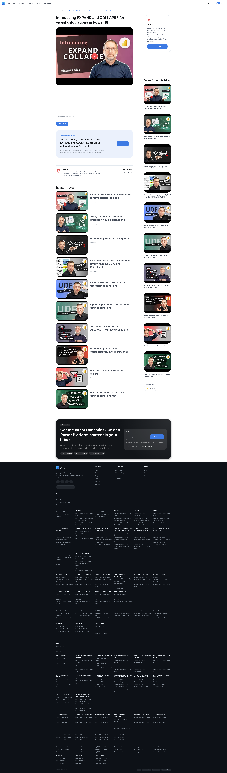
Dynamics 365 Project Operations (161, 529)
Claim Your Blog (119, 473)
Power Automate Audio (159, 752)
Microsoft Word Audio (120, 739)
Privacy (146, 476)
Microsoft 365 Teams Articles (142, 717)
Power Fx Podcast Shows (82, 631)
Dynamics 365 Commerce (103, 509)
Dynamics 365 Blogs (61, 511)
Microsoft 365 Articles (62, 717)
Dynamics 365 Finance (83, 528)
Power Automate (159, 608)
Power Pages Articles (101, 758)
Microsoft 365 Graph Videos (102, 720)
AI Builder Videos (80, 749)
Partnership (48, 3)
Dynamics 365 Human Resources (102, 529)
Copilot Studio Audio (100, 752)
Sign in (210, 3)
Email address (130, 432)
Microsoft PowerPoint (103, 591)
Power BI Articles (60, 758)
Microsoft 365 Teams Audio (141, 722)
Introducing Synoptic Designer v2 (110, 238)
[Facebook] (124, 172)
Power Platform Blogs (62, 610)
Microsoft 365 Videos (62, 720)
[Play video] (94, 56)
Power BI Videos (60, 760)
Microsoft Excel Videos (159, 720)
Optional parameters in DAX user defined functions (155, 256)
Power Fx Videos (80, 760)
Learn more (62, 123)
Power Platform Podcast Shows (65, 617)
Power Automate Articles (160, 747)
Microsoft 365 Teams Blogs (141, 577)
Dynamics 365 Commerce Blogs (104, 511)
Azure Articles (60, 646)
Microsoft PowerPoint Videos (103, 737)
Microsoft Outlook (82, 591)
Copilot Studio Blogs (100, 610)
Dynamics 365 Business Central (83, 509)
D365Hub (10, 3)
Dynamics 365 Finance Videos (83, 680)
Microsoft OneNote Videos (63, 737)
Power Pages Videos (100, 760)
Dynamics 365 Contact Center (122, 509)
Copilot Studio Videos (101, 749)
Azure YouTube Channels (63, 502)
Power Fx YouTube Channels (83, 628)
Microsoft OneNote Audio (63, 739)
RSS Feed (98, 484)
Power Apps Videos (139, 749)
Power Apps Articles (139, 747)
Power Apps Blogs (139, 610)
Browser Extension (120, 476)
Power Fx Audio (79, 763)
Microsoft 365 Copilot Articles (83, 717)
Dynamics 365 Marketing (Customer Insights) (123, 529)
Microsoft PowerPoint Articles (103, 734)
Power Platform (62, 608)
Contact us (123, 144)
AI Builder (78, 608)
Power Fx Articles (80, 758)
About (145, 470)
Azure (58, 497)
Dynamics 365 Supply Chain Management (82, 553)
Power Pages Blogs (100, 626)
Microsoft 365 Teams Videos (142, 720)
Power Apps (138, 608)
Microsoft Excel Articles (159, 717)
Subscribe (157, 437)
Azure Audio (59, 651)
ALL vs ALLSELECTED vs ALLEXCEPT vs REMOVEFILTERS (156, 286)
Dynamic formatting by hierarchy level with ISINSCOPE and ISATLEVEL (110, 264)
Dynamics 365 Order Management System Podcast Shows (142, 546)
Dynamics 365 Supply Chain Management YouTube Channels (83, 563)
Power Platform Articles (62, 747)
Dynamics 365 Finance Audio (83, 683)
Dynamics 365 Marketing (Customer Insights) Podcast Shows (122, 546)
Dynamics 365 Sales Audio (63, 702)
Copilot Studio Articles (101, 747)
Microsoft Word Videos (120, 737)
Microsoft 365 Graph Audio (102, 722)
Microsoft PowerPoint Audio (102, 739)
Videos (97, 478)
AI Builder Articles (80, 747)
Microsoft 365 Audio (61, 722)
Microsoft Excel (159, 574)
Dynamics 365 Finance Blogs (83, 531)
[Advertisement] (94, 101)
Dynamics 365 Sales (63, 552)
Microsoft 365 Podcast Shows (64, 584)
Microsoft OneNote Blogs (63, 594)
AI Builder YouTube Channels (83, 613)
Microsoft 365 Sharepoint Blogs (123, 579)
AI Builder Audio (79, 752)
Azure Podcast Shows (62, 504)
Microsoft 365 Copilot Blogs (83, 577)
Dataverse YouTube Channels (122, 613)
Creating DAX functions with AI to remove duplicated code (155, 107)
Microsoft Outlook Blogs (82, 594)
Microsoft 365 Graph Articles (103, 717)
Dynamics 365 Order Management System (141, 529)
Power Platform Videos (62, 749)
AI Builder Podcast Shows (82, 615)
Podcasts (97, 481)
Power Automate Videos (159, 749)
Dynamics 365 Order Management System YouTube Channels (142, 539)
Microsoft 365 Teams (141, 574)
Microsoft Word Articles (120, 734)
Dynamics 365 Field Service (62, 529)
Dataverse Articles (119, 747)
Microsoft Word (120, 591)
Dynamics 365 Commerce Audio (104, 667)
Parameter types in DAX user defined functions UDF (157, 375)
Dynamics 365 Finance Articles (84, 678)
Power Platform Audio (62, 752)
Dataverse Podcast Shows (121, 615)
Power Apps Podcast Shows (141, 615)
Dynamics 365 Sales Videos (63, 700)
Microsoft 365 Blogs (61, 577)
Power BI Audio (60, 763)
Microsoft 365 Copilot (83, 574)
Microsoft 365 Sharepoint (119, 575)
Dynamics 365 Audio (61, 663)
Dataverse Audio (118, 752)
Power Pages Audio (100, 763)
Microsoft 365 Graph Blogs (102, 577)
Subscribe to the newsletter (66, 487)
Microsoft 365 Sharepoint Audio (123, 728)
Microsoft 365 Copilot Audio (83, 722)
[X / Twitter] (58, 481)
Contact (38, 3)
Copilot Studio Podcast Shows (103, 617)
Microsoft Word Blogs (120, 594)
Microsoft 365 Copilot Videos (83, 720)
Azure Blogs (59, 499)
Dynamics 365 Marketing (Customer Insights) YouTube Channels (122, 539)
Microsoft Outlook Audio (82, 739)
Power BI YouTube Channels (64, 628)
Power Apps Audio (139, 752)
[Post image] (72, 201)
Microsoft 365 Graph (102, 574)
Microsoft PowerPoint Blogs (102, 594)
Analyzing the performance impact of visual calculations (157, 137)
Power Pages (99, 623)
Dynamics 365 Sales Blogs (63, 555)
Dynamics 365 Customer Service (142, 509)
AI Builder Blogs (79, 610)
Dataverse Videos (119, 749)
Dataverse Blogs (118, 610)
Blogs (29, 3)
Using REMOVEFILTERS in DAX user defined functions (156, 226)
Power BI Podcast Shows (63, 631)
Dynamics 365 (61, 509)
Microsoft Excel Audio (159, 722)
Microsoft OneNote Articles (63, 734)
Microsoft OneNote (63, 591)
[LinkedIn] (62, 481)
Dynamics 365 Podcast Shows (64, 519)
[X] (131, 172)
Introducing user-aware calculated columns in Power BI (156, 317)
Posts (21, 3)
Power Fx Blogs (79, 626)
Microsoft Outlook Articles (82, 734)
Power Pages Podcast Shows (103, 633)
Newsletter (118, 478)
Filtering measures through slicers (156, 346)
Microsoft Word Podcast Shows (123, 601)
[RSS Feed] (71, 481)
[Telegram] (128, 172)
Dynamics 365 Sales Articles (64, 697)
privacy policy (149, 446)
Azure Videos (59, 649)
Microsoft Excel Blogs (159, 577)
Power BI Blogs (60, 626)
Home (58, 11)
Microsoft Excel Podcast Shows (161, 584)
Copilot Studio (100, 608)
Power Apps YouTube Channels (142, 613)
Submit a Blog (119, 470)
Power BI (152, 388)
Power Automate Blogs (159, 610)
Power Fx (78, 623)
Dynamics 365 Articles (62, 658)
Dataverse (117, 608)
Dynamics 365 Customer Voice (161, 509)
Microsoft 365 (61, 574)
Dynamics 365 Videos (62, 661)
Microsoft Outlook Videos (82, 737)
